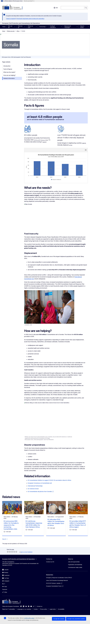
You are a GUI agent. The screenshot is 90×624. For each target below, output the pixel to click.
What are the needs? (9, 72)
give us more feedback (26, 552)
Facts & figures (7, 69)
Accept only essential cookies (76, 618)
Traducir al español (10, 18)
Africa (18, 31)
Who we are (10, 26)
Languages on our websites (24, 609)
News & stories (82, 26)
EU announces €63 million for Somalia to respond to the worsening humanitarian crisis (11, 525)
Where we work (30, 26)
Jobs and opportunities (74, 561)
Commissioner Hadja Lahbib (75, 567)
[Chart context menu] (85, 150)
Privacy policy (43, 609)
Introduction (6, 66)
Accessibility (61, 609)
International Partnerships (35, 486)
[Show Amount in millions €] (56, 179)
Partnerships (42, 26)
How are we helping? (9, 75)
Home (3, 26)
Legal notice (53, 609)
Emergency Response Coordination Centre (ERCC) (59, 577)
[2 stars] (9, 552)
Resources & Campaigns (67, 26)
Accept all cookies (58, 618)
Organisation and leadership (75, 564)
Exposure (4, 589)
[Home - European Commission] (13, 7)
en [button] (57, 7)
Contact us (39, 606)
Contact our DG (50, 561)
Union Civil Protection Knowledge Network (57, 580)
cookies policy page (29, 618)
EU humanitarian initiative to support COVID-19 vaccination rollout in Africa (49, 480)
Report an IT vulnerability (8, 609)
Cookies (36, 609)
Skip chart (42, 150)
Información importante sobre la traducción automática (30, 18)
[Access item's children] (15, 27)
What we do (20, 26)
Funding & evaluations (53, 26)
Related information (9, 78)
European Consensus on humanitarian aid (40, 483)
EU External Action (33, 488)
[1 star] (8, 552)
